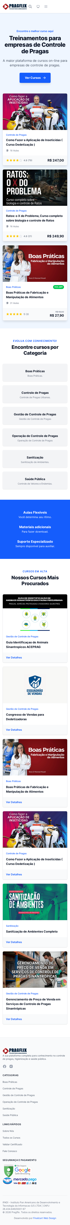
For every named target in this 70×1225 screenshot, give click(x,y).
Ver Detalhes (14, 657)
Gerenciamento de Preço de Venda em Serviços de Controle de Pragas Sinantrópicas (33, 1004)
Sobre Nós (8, 1131)
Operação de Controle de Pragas (20, 1101)
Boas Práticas (13, 287)
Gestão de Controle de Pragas (22, 636)
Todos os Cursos (11, 1137)
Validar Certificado (12, 1144)
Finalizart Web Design (44, 1218)
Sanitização (12, 925)
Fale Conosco (10, 1151)
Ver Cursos (33, 77)
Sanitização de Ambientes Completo (32, 931)
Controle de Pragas (16, 134)
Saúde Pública (10, 1115)
